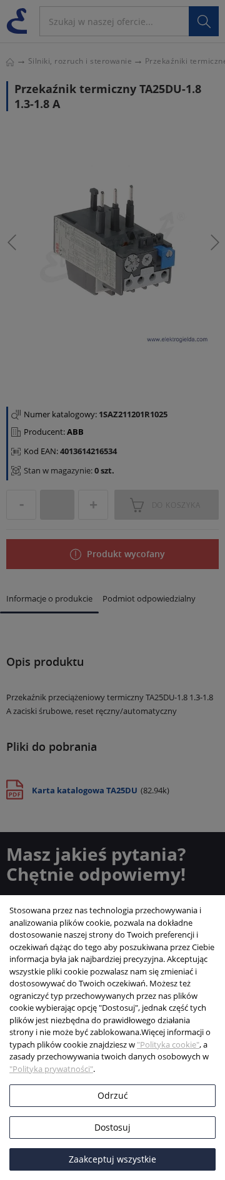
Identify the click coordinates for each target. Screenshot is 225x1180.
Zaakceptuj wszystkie (112, 1159)
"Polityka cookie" (168, 1044)
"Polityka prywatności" (51, 1068)
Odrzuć (113, 1095)
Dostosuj (112, 1127)
